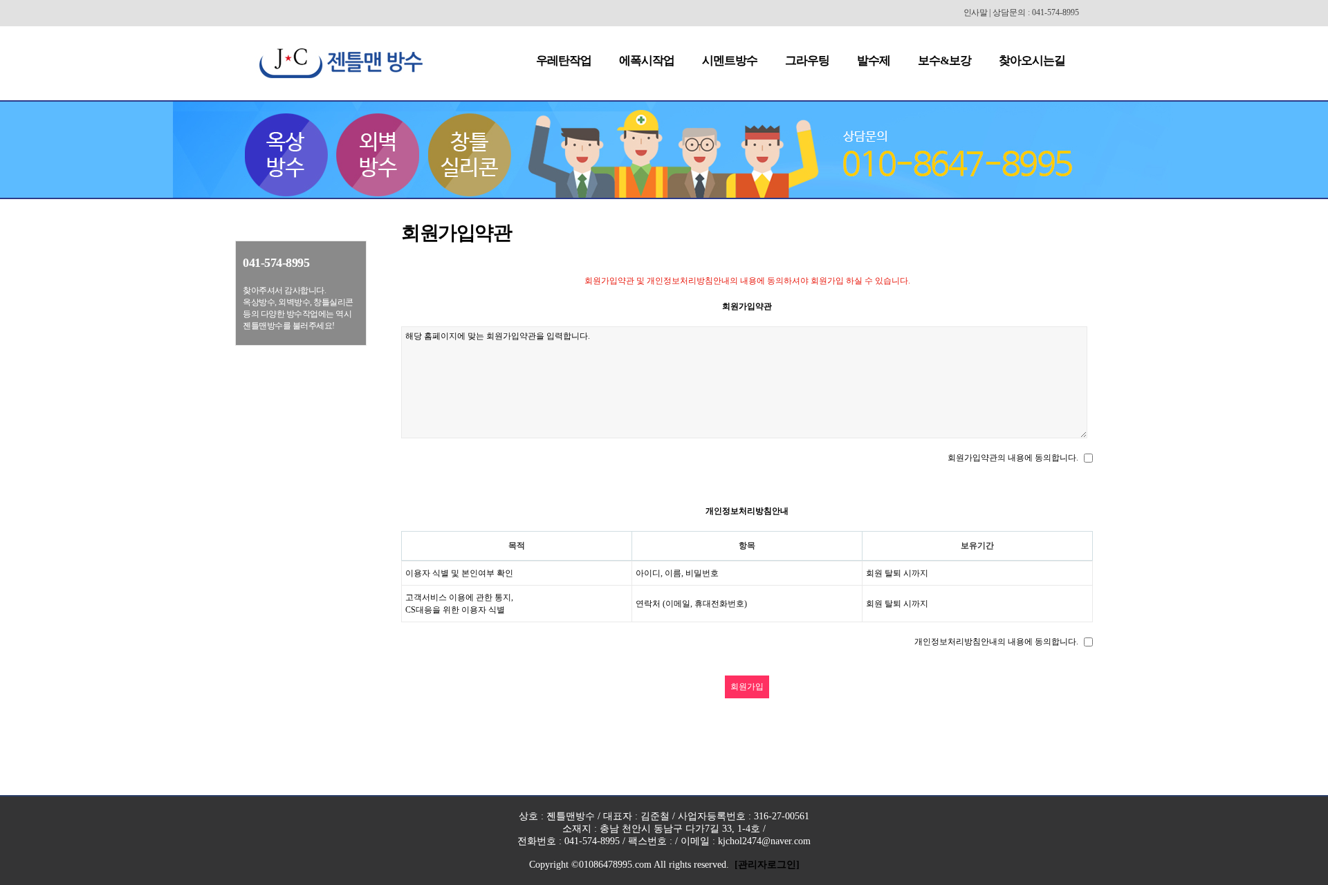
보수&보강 (944, 60)
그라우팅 (807, 60)
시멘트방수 (729, 60)
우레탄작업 (563, 60)
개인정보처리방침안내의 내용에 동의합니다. (996, 641)
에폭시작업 (646, 60)
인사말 (975, 12)
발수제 (873, 60)
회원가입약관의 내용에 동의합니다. (1013, 458)
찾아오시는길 (1032, 60)
